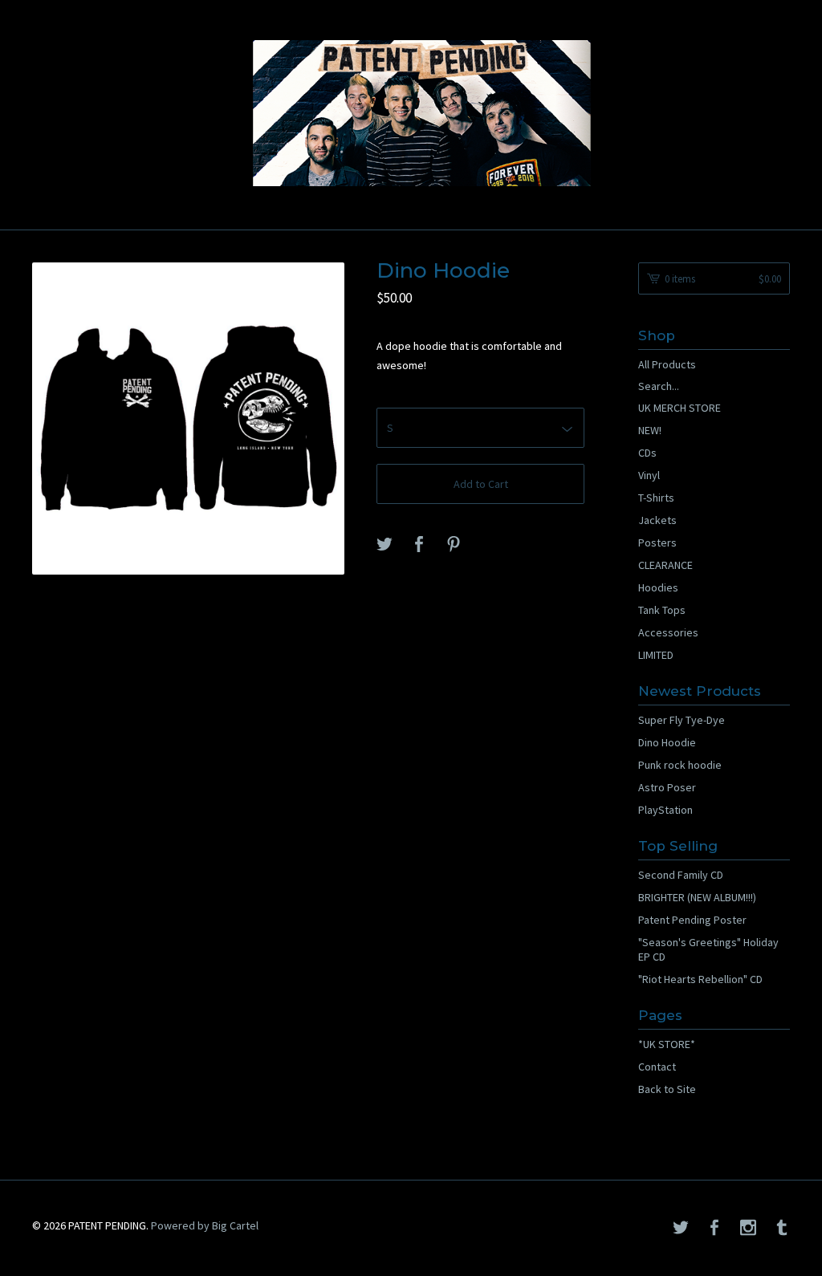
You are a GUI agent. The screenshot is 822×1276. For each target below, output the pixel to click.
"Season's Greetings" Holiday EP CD (708, 949)
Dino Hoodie (667, 742)
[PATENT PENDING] (411, 113)
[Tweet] (384, 545)
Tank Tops (662, 610)
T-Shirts (656, 497)
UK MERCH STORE (679, 407)
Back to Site (667, 1089)
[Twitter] (681, 1228)
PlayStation (665, 810)
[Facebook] (714, 1228)
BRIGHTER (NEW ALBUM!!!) (697, 897)
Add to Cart (481, 484)
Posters (657, 542)
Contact (657, 1066)
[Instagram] (748, 1228)
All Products (667, 364)
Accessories (668, 632)
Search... (658, 386)
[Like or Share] (419, 545)
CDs (647, 452)
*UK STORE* (666, 1044)
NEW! (649, 430)
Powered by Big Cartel (204, 1224)
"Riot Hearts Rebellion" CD (700, 979)
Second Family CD (680, 875)
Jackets (657, 520)
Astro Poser (667, 787)
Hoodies (658, 587)
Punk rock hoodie (680, 765)
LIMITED (655, 655)
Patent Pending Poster (692, 919)
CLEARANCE (665, 565)
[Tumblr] (782, 1228)
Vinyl (649, 475)
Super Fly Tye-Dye (681, 720)
